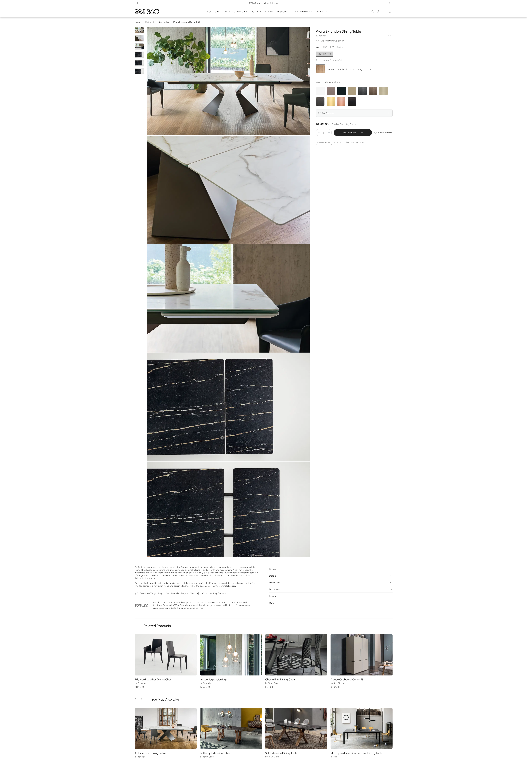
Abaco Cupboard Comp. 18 (347, 679)
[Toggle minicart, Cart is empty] (390, 12)
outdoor (256, 11)
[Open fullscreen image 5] (228, 516)
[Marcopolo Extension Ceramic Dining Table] (362, 728)
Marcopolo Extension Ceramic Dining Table (356, 753)
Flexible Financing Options (344, 124)
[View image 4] (139, 55)
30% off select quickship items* (263, 3)
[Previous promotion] (138, 3)
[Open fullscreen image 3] (228, 298)
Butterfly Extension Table (215, 753)
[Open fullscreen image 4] (228, 407)
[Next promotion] (389, 3)
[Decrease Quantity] (319, 132)
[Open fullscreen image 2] (228, 190)
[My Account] (384, 12)
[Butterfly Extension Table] (231, 728)
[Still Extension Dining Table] (296, 728)
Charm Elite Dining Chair (280, 679)
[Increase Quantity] (329, 132)
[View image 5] (139, 63)
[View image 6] (139, 71)
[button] (136, 699)
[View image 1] (139, 30)
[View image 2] (139, 38)
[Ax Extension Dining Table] (166, 728)
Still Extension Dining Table (281, 753)
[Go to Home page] (153, 11)
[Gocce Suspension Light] (231, 654)
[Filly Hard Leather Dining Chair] (166, 654)
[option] (320, 91)
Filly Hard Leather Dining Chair (153, 679)
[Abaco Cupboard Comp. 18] (362, 654)
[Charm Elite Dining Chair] (296, 654)
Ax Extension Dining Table (150, 753)
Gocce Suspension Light (214, 679)
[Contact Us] (378, 12)
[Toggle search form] (372, 12)
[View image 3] (139, 46)
